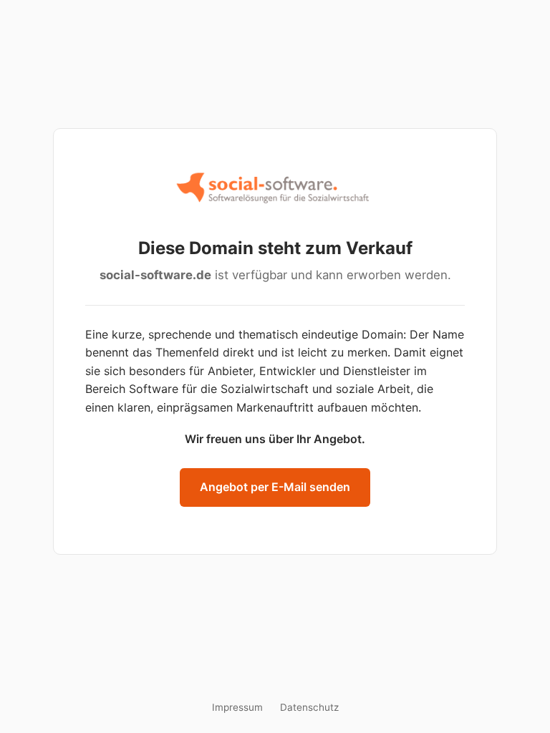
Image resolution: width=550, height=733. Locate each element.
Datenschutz (309, 707)
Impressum (237, 707)
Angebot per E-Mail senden (275, 487)
